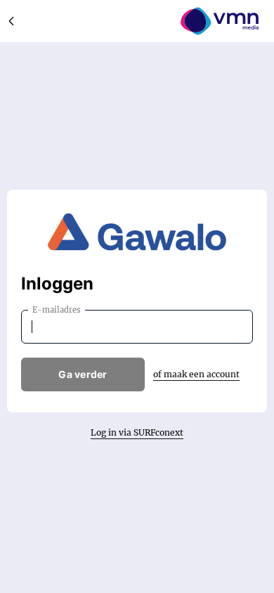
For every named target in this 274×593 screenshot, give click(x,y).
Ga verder (82, 374)
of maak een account (196, 374)
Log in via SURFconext (137, 432)
